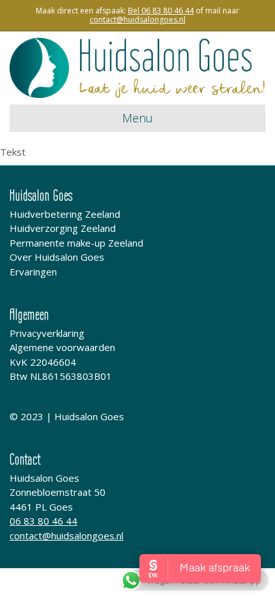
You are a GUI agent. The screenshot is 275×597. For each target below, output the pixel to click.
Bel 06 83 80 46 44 (161, 10)
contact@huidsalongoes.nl (66, 535)
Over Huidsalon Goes (57, 256)
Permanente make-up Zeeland (76, 242)
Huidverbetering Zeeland (65, 214)
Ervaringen (33, 271)
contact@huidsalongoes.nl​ (137, 19)
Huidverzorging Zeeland (63, 228)
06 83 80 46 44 (43, 520)
